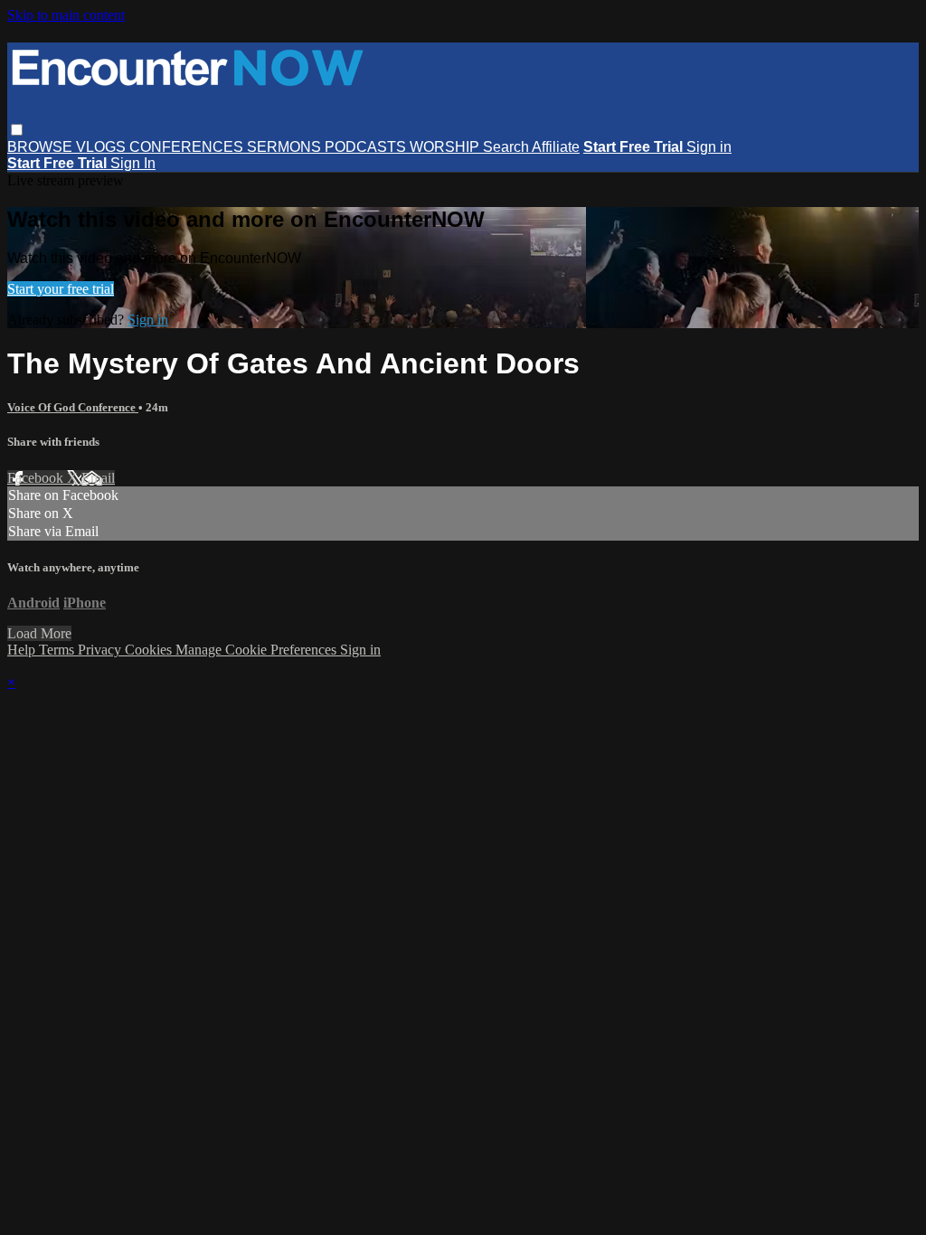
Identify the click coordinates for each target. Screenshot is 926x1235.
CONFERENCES (188, 147)
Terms (58, 649)
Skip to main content (66, 15)
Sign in (709, 147)
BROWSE (41, 147)
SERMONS (286, 147)
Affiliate (556, 147)
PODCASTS (367, 147)
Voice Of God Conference (72, 407)
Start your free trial (60, 289)
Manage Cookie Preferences (257, 649)
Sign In (133, 163)
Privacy (101, 649)
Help (23, 649)
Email (98, 478)
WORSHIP (446, 147)
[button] (17, 130)
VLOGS (102, 147)
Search (507, 147)
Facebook (37, 478)
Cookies (150, 649)
